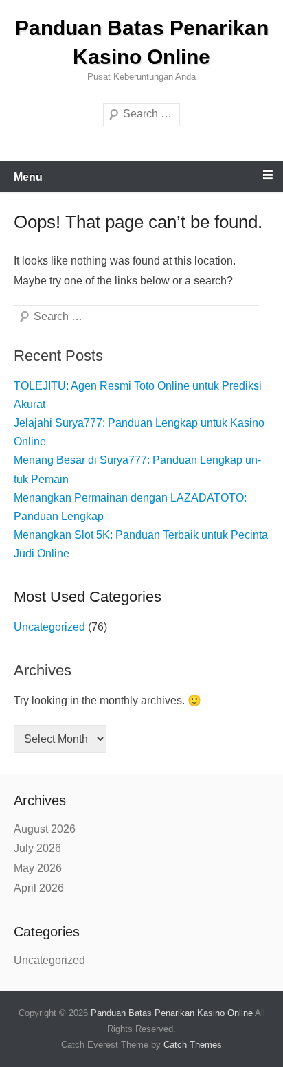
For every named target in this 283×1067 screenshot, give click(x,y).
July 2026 (37, 848)
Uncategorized (49, 627)
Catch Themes (192, 1045)
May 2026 (38, 868)
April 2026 (39, 888)
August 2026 (45, 829)
